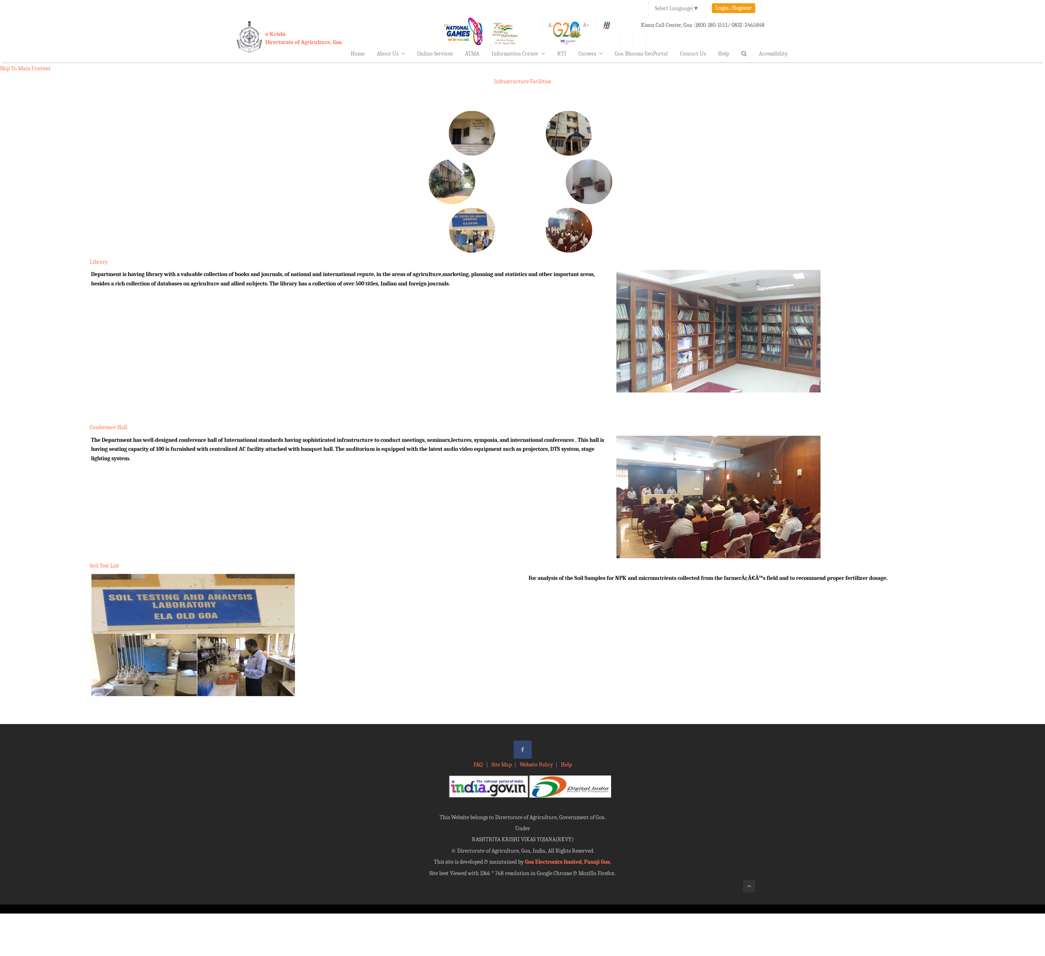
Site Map (501, 764)
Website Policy (536, 764)
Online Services (435, 53)
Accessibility (773, 53)
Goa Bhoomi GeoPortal (641, 53)
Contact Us (693, 53)
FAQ (479, 764)
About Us (387, 53)
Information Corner (514, 53)
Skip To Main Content (25, 68)
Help (723, 53)
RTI (561, 53)
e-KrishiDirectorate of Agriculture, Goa (303, 38)
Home (358, 53)
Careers (587, 53)
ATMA (472, 53)
